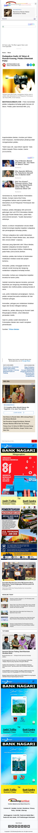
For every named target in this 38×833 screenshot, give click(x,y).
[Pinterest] (15, 826)
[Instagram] (19, 826)
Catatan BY (7, 808)
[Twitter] (12, 826)
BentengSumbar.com (18, 831)
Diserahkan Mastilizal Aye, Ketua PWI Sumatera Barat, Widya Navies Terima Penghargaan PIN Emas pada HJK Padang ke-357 (18, 584)
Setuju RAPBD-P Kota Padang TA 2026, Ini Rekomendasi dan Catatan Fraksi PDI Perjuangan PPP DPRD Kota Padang (18, 671)
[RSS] (28, 826)
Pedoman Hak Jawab (9, 817)
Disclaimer (26, 808)
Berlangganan (8, 815)
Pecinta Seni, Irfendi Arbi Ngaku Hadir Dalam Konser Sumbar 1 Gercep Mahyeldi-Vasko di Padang (11, 370)
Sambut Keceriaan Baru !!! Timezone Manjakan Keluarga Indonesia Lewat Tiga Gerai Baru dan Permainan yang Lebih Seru (17, 666)
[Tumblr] (25, 826)
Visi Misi (18, 810)
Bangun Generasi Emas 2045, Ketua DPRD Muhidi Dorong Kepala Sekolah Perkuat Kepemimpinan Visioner (19, 676)
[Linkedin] (22, 826)
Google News (26, 361)
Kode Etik (16, 815)
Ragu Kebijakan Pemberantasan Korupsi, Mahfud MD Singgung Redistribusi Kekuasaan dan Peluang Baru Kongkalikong (27, 371)
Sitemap (24, 810)
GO (34, 441)
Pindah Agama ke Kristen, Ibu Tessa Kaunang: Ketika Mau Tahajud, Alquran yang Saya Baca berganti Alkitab (17, 661)
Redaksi (14, 808)
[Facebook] (9, 826)
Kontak (19, 808)
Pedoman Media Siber (26, 815)
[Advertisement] (18, 123)
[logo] (19, 802)
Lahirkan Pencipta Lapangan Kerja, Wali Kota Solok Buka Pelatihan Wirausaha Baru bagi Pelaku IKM (22, 618)
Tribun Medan (14, 329)
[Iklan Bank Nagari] (19, 736)
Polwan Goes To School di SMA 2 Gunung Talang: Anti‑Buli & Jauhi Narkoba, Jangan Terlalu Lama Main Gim (18, 428)
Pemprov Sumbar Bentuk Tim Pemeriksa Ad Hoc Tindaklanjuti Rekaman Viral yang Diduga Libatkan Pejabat (22, 625)
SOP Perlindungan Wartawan (26, 817)
